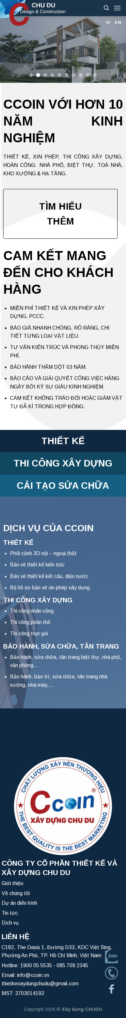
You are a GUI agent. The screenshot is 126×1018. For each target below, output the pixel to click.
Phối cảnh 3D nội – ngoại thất (43, 553)
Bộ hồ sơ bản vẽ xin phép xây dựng (50, 587)
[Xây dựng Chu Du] (49, 13)
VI (108, 22)
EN (118, 22)
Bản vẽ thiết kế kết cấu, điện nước (49, 576)
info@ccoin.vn (33, 975)
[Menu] (117, 8)
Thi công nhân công (32, 611)
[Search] (106, 8)
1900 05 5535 (36, 965)
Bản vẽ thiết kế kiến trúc (37, 564)
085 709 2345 (72, 965)
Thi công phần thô (30, 622)
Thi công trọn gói (29, 633)
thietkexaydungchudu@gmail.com (40, 983)
